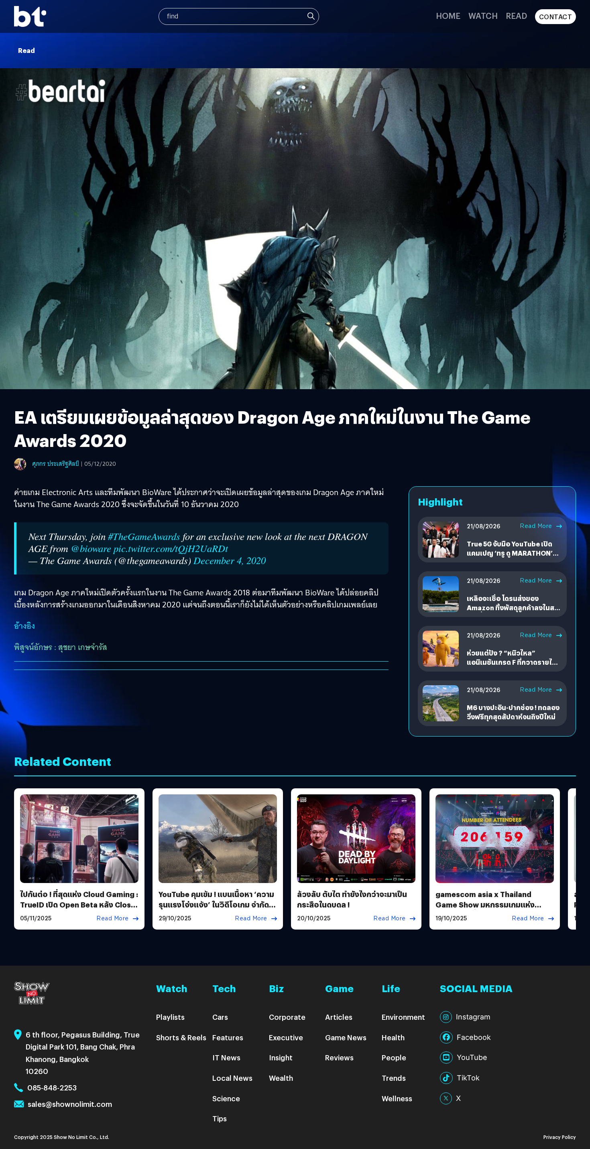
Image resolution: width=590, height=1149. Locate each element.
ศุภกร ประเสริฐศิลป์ (55, 464)
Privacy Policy (559, 1136)
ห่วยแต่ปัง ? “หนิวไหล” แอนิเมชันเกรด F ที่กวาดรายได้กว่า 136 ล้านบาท (511, 662)
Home (448, 15)
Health (393, 1037)
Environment (403, 1017)
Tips (219, 1118)
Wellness (397, 1098)
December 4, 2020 (229, 560)
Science (226, 1098)
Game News (345, 1037)
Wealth (281, 1078)
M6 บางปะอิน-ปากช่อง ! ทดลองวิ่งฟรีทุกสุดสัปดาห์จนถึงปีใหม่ (513, 712)
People (394, 1057)
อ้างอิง (24, 626)
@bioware (91, 548)
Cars (220, 1017)
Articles (338, 1017)
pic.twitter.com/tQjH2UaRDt (171, 548)
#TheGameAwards (144, 536)
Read (516, 15)
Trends (394, 1078)
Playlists (170, 1017)
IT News (226, 1057)
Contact (555, 16)
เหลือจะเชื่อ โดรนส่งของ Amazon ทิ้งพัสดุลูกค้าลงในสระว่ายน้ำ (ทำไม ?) (514, 607)
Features (227, 1037)
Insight (281, 1057)
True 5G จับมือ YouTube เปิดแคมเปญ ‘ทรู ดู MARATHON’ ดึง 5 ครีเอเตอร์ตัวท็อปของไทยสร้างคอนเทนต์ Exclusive (513, 557)
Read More (536, 526)
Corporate (287, 1017)
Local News (232, 1078)
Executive (286, 1037)
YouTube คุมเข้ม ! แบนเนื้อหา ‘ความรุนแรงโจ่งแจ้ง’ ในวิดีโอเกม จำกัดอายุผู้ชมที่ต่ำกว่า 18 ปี (216, 904)
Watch (483, 15)
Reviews (339, 1057)
